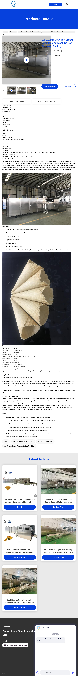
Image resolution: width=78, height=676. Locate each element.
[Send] (73, 672)
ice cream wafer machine (22, 441)
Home (5, 32)
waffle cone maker (45, 441)
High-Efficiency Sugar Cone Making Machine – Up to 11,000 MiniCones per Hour (19, 601)
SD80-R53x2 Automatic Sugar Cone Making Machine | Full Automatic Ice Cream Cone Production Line (58, 501)
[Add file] (37, 672)
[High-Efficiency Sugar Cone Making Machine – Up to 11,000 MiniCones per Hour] (19, 581)
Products (13, 32)
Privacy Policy (4, 672)
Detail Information (16, 101)
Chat (55, 4)
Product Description (46, 101)
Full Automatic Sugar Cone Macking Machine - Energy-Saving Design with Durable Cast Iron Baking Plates (58, 551)
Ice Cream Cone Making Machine (29, 32)
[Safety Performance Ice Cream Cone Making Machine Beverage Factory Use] (26, 60)
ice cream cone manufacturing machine (19, 446)
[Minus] (73, 627)
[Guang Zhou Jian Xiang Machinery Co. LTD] (13, 4)
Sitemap (11, 671)
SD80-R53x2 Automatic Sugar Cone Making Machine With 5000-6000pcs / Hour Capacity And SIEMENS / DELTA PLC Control (19, 551)
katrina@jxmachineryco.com (17, 645)
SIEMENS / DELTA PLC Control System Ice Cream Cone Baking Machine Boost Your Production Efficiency (20, 501)
